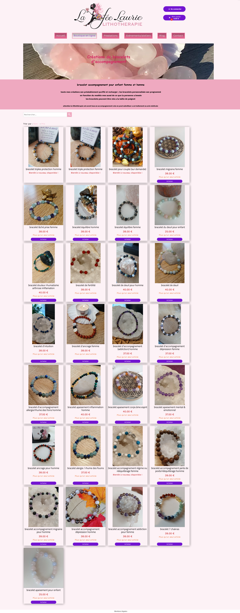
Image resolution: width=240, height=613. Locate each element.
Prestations (111, 35)
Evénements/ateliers (138, 35)
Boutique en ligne (84, 35)
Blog (162, 35)
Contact (178, 35)
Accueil (60, 35)
